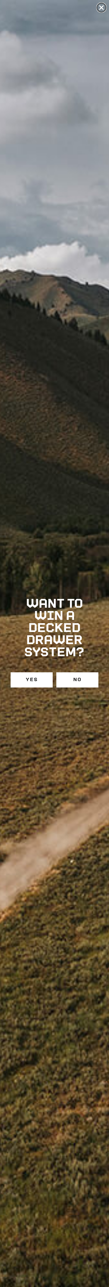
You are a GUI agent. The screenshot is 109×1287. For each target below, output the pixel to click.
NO (77, 679)
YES (32, 679)
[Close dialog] (101, 7)
